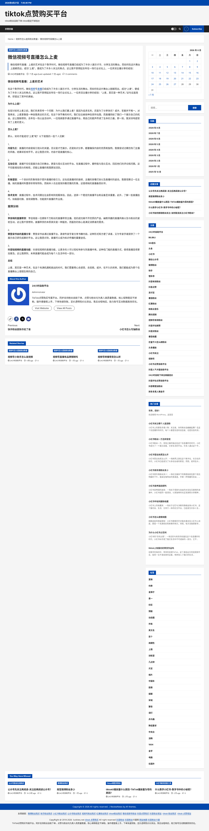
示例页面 (9, 29)
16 (197, 72)
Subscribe (197, 29)
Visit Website (42, 308)
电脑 (151, 757)
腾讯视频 (153, 314)
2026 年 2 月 (154, 160)
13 (175, 72)
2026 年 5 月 (154, 144)
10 (152, 72)
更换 (151, 579)
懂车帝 (152, 276)
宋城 (151, 700)
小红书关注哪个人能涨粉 (159, 423)
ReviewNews (116, 806)
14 (182, 72)
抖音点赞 (153, 287)
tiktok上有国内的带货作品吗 (161, 548)
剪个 (151, 636)
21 (182, 78)
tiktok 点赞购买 (92, 819)
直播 (24, 81)
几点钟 (152, 662)
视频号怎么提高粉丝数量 (18, 50)
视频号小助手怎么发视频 (20, 356)
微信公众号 (154, 259)
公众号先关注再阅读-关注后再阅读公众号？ (168, 191)
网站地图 (143, 819)
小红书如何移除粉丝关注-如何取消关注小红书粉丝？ (172, 213)
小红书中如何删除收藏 (158, 501)
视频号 (152, 358)
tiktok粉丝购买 (115, 813)
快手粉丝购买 (46, 813)
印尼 (151, 605)
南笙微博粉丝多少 (156, 196)
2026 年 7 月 (154, 133)
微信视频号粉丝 (129, 813)
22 (190, 78)
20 (175, 78)
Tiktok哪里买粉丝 (114, 783)
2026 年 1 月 (154, 166)
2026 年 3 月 (154, 155)
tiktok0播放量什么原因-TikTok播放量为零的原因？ (172, 202)
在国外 (152, 763)
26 (167, 84)
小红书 (152, 254)
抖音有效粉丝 (155, 281)
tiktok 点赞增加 (184, 813)
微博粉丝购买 (63, 783)
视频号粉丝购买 (89, 813)
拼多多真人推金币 (156, 391)
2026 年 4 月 (154, 150)
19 (167, 78)
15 (190, 72)
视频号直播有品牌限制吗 (65, 356)
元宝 (151, 668)
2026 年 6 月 (154, 138)
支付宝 (152, 292)
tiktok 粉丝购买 (169, 813)
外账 (151, 624)
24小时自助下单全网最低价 (161, 375)
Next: (130, 327)
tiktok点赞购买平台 (36, 14)
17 (152, 78)
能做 (151, 687)
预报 (151, 611)
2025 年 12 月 (155, 172)
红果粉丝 (153, 303)
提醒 (151, 694)
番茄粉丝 (153, 298)
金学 (151, 751)
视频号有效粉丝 (156, 320)
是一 (151, 598)
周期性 (152, 643)
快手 (151, 270)
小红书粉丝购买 (60, 813)
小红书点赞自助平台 (157, 364)
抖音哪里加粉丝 (156, 386)
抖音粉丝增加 (156, 813)
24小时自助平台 (17, 74)
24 (152, 84)
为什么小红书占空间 (157, 532)
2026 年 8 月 (154, 128)
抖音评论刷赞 (155, 325)
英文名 (152, 630)
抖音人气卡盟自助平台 (158, 369)
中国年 (152, 681)
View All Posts (64, 308)
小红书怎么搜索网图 (157, 517)
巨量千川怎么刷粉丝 (157, 342)
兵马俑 (152, 719)
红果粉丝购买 (102, 813)
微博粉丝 (153, 265)
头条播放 (153, 347)
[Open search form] (180, 29)
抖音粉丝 (120, 819)
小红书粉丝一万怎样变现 (159, 439)
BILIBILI (152, 237)
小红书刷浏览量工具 (163, 783)
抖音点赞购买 (143, 813)
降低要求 (153, 725)
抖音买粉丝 (154, 331)
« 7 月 (151, 94)
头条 (151, 248)
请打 (151, 713)
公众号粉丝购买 (74, 813)
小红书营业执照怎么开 (158, 454)
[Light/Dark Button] (174, 28)
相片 (151, 675)
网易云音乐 (154, 309)
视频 (16, 81)
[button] (10, 318)
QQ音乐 (152, 243)
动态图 (152, 617)
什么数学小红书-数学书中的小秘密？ (165, 207)
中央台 (152, 732)
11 (160, 72)
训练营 (152, 655)
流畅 (151, 738)
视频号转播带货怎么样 (109, 356)
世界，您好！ (155, 410)
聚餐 (151, 706)
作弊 (151, 586)
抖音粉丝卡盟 (154, 819)
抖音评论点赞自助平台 (158, 380)
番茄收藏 (153, 336)
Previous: (19, 327)
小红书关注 (154, 353)
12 (167, 72)
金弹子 (152, 592)
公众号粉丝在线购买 (16, 783)
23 (197, 78)
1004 (151, 744)
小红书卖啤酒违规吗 (157, 486)
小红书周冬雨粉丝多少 (158, 470)
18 (160, 78)
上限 (151, 649)
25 (160, 84)
